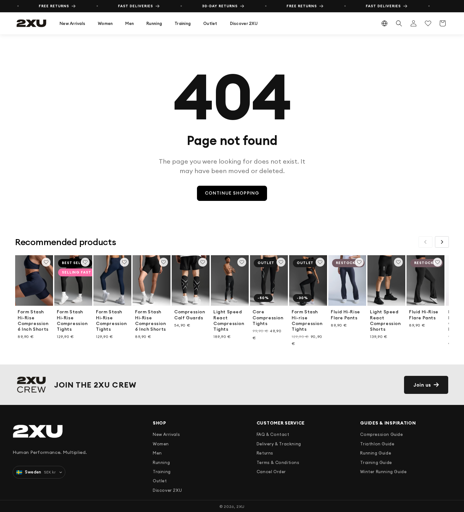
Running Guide (375, 452)
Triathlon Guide (377, 443)
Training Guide (376, 462)
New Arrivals (72, 23)
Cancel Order (271, 471)
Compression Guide (381, 434)
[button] (72, 23)
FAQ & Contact (273, 434)
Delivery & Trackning (279, 443)
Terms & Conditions (278, 462)
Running (154, 23)
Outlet (210, 23)
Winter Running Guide (383, 471)
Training (183, 23)
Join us (422, 385)
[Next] (442, 242)
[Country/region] (384, 23)
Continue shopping (232, 193)
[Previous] (425, 242)
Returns (265, 452)
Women (105, 23)
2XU (240, 506)
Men (129, 23)
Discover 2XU (244, 23)
